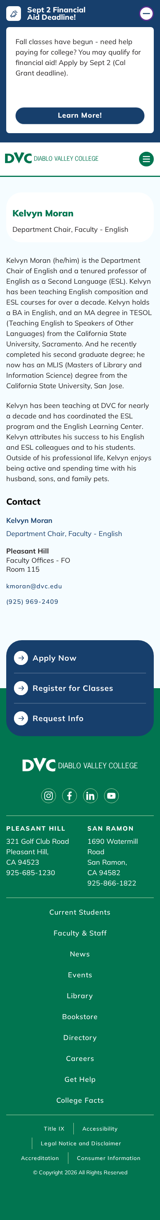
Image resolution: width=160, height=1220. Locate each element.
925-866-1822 (111, 883)
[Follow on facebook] (69, 795)
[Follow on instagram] (48, 795)
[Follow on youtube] (111, 795)
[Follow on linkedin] (90, 795)
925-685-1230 (30, 872)
